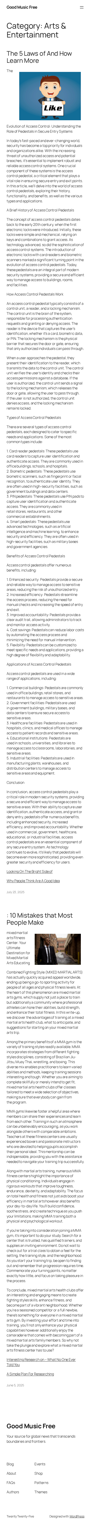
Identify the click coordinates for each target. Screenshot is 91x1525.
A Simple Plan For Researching (30, 1373)
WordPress (77, 1516)
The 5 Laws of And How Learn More (39, 57)
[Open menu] (81, 7)
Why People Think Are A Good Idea (33, 880)
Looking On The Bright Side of (30, 871)
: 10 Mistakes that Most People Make (40, 919)
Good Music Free (22, 7)
